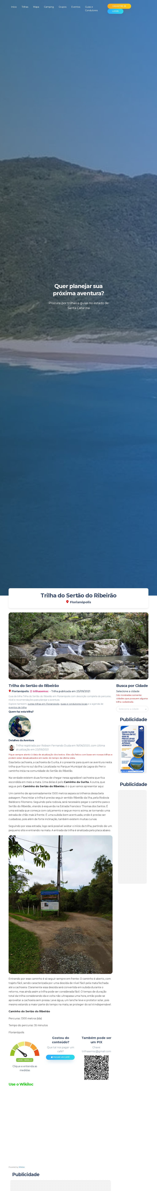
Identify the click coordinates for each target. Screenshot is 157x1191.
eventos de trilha (18, 707)
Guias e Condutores (91, 9)
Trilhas (25, 7)
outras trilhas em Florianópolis (43, 704)
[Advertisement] (134, 837)
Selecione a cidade (127, 691)
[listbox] (132, 709)
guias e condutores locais (73, 704)
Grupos (62, 7)
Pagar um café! (61, 1057)
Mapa (36, 7)
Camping (49, 7)
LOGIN (115, 11)
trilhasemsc (40, 691)
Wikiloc (22, 1167)
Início (14, 7)
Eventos (75, 7)
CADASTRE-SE (119, 6)
